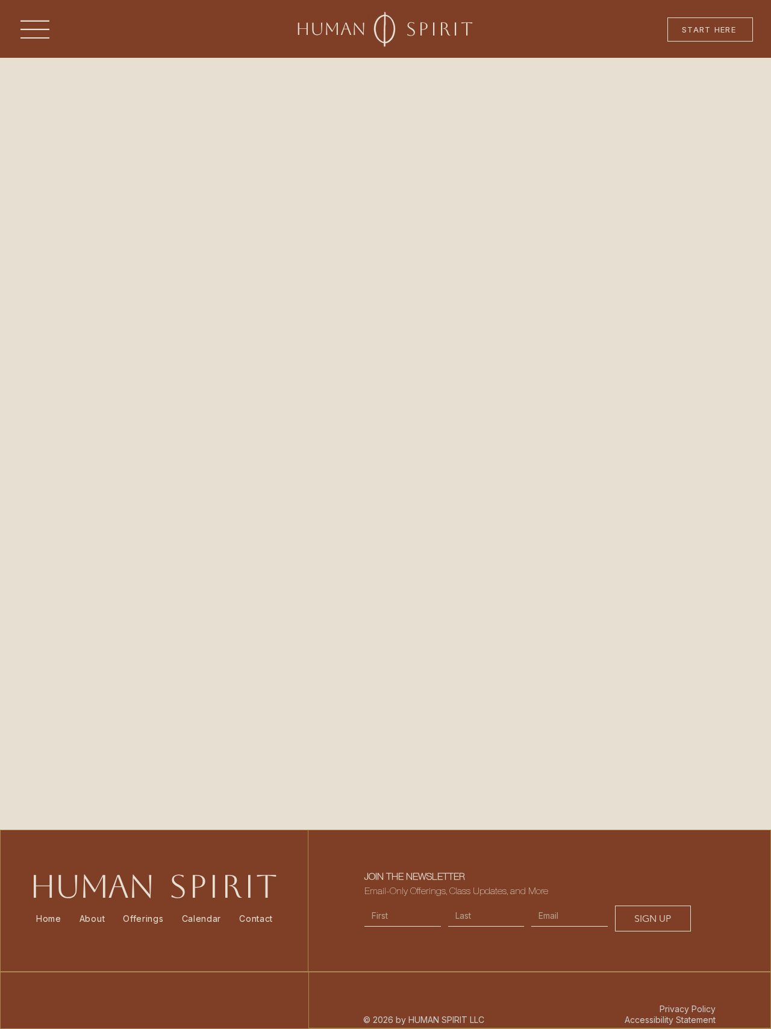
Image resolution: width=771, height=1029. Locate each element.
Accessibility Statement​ (670, 1020)
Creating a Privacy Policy (478, 816)
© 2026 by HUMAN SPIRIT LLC (423, 1020)
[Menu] (34, 29)
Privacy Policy (688, 1009)
